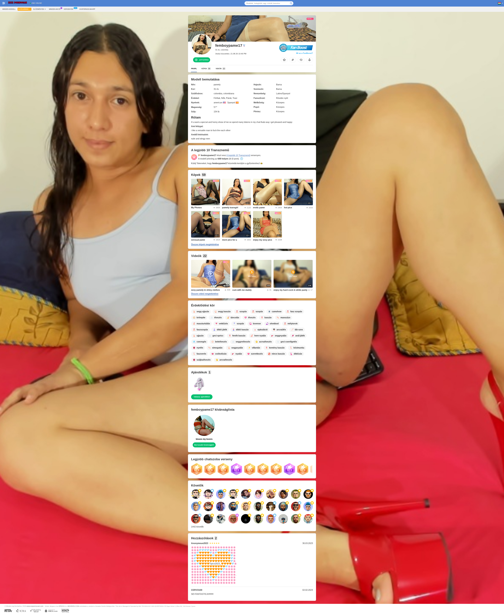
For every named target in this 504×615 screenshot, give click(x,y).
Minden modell (9, 9)
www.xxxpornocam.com (35, 606)
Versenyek (68, 9)
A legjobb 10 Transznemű (238, 155)
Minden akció (54, 9)
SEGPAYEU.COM (73, 606)
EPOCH (61, 606)
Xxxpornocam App (87, 9)
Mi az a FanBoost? (304, 53)
